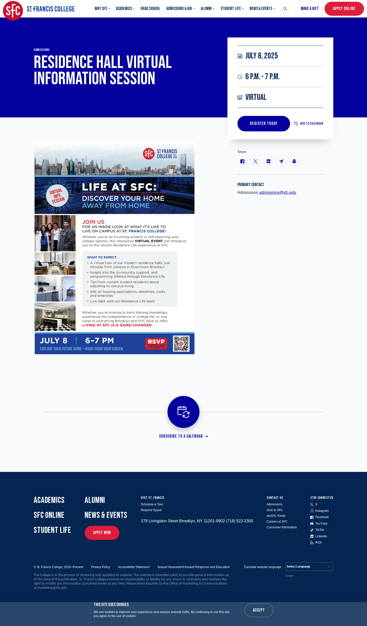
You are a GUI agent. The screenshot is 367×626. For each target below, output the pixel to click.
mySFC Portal (276, 516)
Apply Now (102, 532)
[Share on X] (255, 161)
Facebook (322, 517)
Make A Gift (310, 8)
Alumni (206, 8)
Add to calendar (312, 123)
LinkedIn (321, 536)
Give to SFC (275, 510)
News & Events (261, 8)
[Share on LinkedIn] (268, 161)
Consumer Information (282, 527)
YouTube (321, 523)
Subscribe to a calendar (181, 436)
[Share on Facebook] (242, 161)
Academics (124, 8)
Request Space (151, 510)
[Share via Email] (281, 161)
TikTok (319, 530)
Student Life (230, 8)
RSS (318, 542)
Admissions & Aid (179, 8)
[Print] (294, 161)
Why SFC (101, 8)
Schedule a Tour (152, 504)
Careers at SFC (277, 521)
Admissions (274, 504)
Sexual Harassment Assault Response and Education (193, 567)
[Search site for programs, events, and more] (285, 9)
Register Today (264, 123)
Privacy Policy (100, 567)
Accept (259, 610)
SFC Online (49, 515)
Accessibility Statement (133, 567)
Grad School (150, 8)
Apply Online (344, 8)
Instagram (322, 511)
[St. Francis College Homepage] (39, 8)
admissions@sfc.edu (277, 192)
